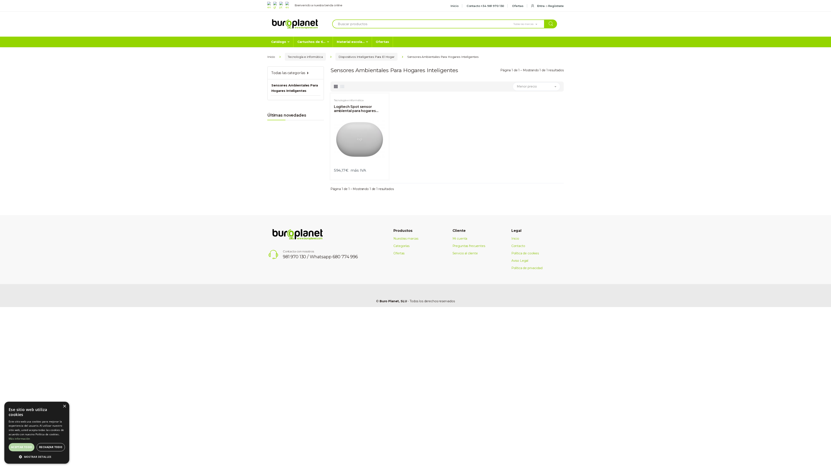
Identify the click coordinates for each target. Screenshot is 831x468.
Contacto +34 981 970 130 (485, 6)
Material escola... (350, 42)
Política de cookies (525, 253)
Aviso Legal (519, 261)
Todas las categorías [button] (288, 73)
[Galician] (276, 5)
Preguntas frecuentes (469, 246)
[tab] (336, 86)
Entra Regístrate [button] (550, 6)
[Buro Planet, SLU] (295, 24)
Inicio (455, 6)
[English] (269, 5)
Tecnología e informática (305, 56)
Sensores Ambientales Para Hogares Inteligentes (294, 88)
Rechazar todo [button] (50, 447)
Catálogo (278, 42)
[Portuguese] (282, 5)
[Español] (288, 5)
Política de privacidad (527, 268)
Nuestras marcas (405, 238)
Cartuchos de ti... (311, 42)
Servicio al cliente (465, 253)
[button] (528, 24)
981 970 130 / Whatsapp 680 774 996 (320, 256)
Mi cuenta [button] (460, 238)
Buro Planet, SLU (393, 301)
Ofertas (517, 6)
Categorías (401, 246)
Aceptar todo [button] (21, 447)
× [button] (64, 406)
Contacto (518, 246)
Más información (19, 438)
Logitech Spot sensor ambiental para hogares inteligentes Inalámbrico (355, 109)
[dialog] (36, 433)
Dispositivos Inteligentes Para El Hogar (366, 56)
